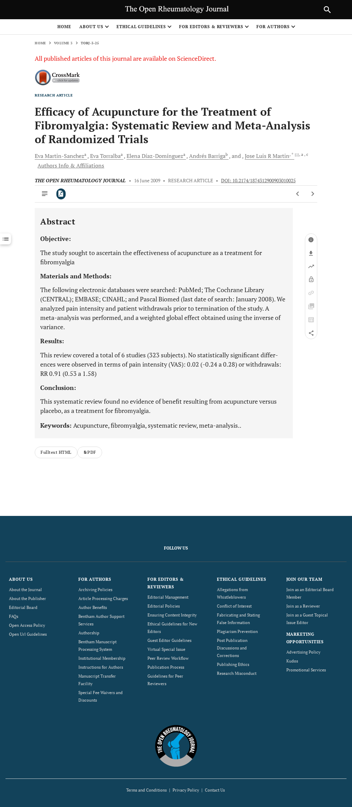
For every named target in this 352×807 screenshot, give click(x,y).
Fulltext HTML (56, 452)
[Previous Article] (297, 193)
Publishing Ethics (233, 664)
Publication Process (165, 667)
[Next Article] (312, 193)
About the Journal (25, 589)
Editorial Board (23, 607)
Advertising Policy (303, 652)
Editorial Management (167, 597)
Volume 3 (63, 43)
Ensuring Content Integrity (172, 615)
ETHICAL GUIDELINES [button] (141, 26)
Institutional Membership (101, 658)
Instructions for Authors (100, 667)
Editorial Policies (163, 606)
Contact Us (215, 790)
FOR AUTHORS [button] (273, 26)
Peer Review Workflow (168, 658)
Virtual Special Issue (166, 649)
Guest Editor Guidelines (169, 640)
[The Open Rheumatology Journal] (176, 745)
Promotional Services (306, 669)
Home (64, 26)
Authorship (88, 632)
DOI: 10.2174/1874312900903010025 (258, 180)
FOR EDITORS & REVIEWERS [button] (211, 26)
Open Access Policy (27, 625)
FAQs (13, 616)
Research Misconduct (236, 673)
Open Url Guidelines (28, 634)
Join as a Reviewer (303, 606)
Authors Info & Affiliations (70, 165)
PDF (91, 452)
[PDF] (61, 193)
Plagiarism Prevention (237, 631)
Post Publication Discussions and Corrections (232, 648)
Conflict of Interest (234, 606)
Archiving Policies (95, 589)
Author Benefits (92, 607)
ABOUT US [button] (91, 26)
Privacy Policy (186, 790)
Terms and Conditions (146, 790)
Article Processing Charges (103, 598)
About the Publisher (27, 598)
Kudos (292, 661)
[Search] (327, 9)
